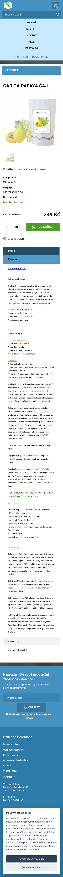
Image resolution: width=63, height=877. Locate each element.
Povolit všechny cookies (31, 859)
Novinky (32, 35)
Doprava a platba (12, 744)
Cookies (7, 765)
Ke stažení (31, 48)
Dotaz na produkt (16, 239)
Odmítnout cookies (31, 867)
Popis (11, 250)
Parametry (14, 259)
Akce (32, 42)
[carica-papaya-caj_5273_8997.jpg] (31, 122)
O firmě (31, 22)
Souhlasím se (30, 716)
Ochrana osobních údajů (15, 760)
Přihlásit (21, 56)
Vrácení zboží (10, 771)
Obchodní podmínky (13, 749)
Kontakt (31, 29)
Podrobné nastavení (27, 849)
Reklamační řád (11, 755)
